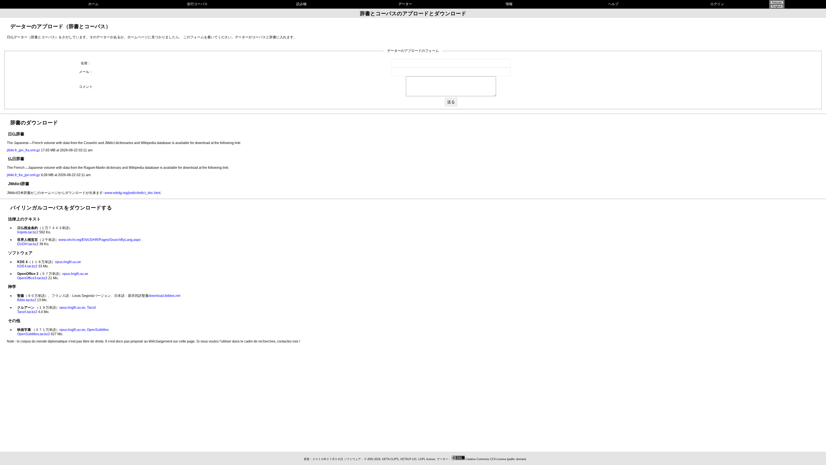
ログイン (717, 4)
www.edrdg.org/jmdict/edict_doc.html (132, 193)
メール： (86, 72)
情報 (509, 4)
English (776, 6)
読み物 (301, 4)
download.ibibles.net (164, 296)
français (777, 2)
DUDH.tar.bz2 (28, 244)
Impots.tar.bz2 (27, 232)
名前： (86, 63)
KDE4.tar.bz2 (27, 266)
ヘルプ (613, 4)
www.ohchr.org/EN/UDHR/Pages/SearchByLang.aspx (100, 240)
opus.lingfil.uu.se (68, 262)
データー (405, 4)
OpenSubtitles (98, 330)
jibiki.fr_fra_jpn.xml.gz (23, 175)
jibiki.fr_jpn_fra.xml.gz (23, 150)
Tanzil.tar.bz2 (27, 312)
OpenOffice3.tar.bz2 (32, 278)
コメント (86, 86)
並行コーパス (197, 4)
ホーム (93, 4)
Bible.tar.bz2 (26, 300)
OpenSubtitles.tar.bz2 (33, 334)
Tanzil (91, 307)
